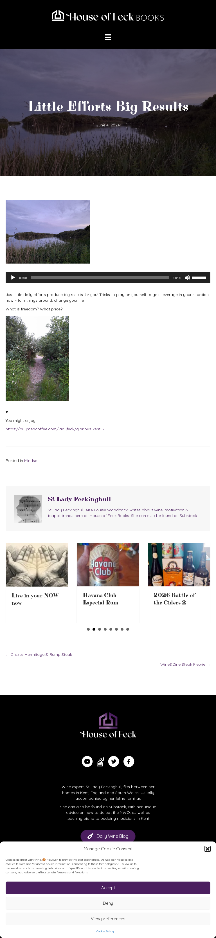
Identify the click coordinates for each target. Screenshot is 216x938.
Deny (108, 903)
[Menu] (108, 37)
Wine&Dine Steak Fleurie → (185, 664)
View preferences (108, 918)
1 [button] (88, 629)
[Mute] (187, 277)
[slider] (200, 277)
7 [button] (122, 629)
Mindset (31, 460)
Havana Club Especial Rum (100, 599)
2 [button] (94, 629)
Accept (108, 887)
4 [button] (105, 629)
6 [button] (116, 629)
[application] (108, 277)
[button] (207, 849)
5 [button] (110, 629)
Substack (117, 806)
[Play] (13, 277)
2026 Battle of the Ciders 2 (174, 599)
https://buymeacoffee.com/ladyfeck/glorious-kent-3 (55, 428)
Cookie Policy (105, 931)
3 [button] (99, 629)
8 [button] (127, 629)
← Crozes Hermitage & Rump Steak (39, 654)
